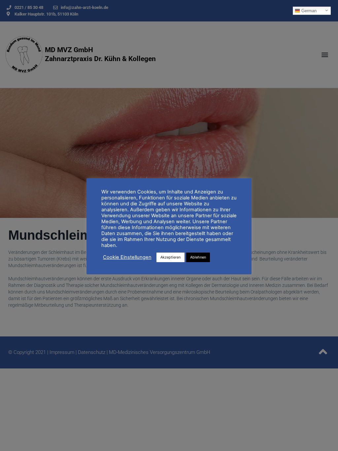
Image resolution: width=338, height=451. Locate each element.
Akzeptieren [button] (170, 257)
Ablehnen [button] (198, 257)
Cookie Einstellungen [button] (127, 257)
